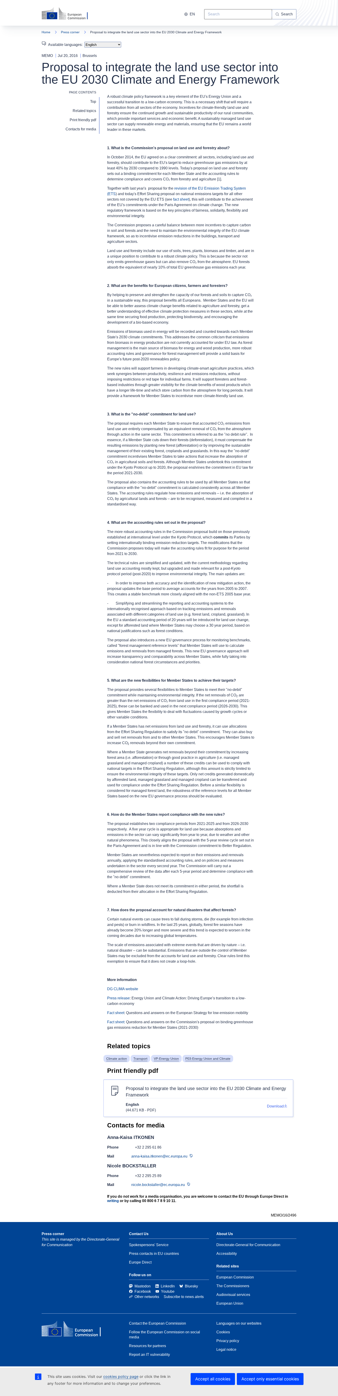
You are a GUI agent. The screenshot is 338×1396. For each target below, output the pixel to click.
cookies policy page (120, 1376)
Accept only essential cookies (270, 1378)
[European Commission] (68, 13)
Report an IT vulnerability (149, 1355)
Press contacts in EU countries (154, 1254)
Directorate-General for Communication (248, 1245)
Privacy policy (227, 1341)
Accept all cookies (212, 1378)
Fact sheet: (116, 1022)
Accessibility (226, 1254)
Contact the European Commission (157, 1323)
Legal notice (226, 1349)
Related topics (84, 111)
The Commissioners (232, 1286)
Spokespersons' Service (149, 1245)
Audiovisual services (233, 1295)
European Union (229, 1303)
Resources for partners (147, 1346)
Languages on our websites (238, 1323)
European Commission (235, 1277)
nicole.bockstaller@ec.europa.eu (158, 1185)
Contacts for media (81, 129)
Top (93, 102)
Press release (118, 998)
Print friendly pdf (83, 120)
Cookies (223, 1332)
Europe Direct (140, 1262)
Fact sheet (115, 1013)
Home (46, 32)
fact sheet (181, 199)
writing (113, 1201)
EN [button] (192, 14)
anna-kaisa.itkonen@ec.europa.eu (159, 1156)
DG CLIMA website (122, 989)
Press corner (70, 32)
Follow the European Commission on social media (164, 1334)
